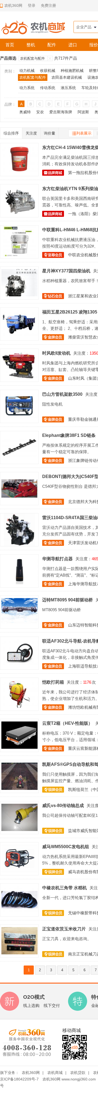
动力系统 (27, 88)
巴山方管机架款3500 (62, 394)
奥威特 (25, 112)
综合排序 (11, 133)
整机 (30, 44)
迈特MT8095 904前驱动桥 (67, 599)
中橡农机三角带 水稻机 (64, 887)
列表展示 (83, 133)
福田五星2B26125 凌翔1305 (69, 311)
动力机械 (27, 70)
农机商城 (55, 1072)
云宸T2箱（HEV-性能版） (67, 723)
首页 (9, 44)
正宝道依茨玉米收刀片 (64, 928)
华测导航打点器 (57, 558)
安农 (40, 112)
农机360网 (31, 1072)
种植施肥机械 (72, 70)
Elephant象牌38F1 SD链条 (69, 435)
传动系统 (47, 88)
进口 (72, 44)
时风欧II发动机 (56, 353)
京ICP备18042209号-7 (19, 1079)
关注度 (31, 133)
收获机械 (47, 70)
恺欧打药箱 (53, 682)
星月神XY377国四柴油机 (66, 270)
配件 (51, 44)
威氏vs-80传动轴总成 (63, 805)
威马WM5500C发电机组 (65, 846)
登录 (31, 5)
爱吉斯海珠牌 (60, 112)
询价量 (49, 133)
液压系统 (68, 88)
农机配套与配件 (32, 58)
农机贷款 (77, 1072)
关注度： (81, 353)
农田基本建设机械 (66, 77)
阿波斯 (83, 112)
